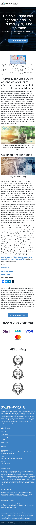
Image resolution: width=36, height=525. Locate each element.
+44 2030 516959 (5, 463)
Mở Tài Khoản (4, 434)
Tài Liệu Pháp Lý (5, 437)
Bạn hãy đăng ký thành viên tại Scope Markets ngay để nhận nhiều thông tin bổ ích (16, 258)
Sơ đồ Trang (4, 442)
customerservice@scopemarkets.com (11, 458)
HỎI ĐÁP (3, 440)
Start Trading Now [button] (18, 40)
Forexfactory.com (7, 271)
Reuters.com (5, 274)
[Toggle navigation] (32, 3)
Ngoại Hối (3, 431)
